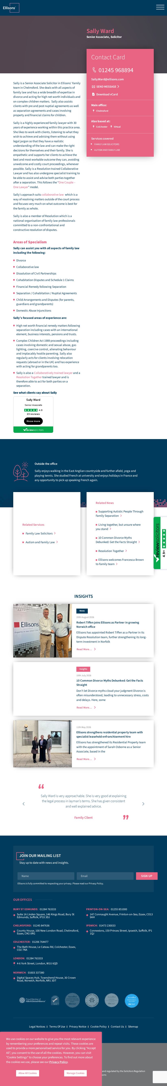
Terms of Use (57, 1027)
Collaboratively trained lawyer (53, 373)
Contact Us (117, 1027)
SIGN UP (146, 876)
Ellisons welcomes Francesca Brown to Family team (120, 562)
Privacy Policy (96, 883)
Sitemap (133, 1027)
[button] (23, 803)
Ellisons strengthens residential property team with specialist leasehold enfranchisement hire (109, 734)
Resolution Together (29, 377)
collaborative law (53, 195)
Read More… (84, 649)
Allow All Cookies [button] (28, 1073)
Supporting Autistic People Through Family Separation (119, 513)
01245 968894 (116, 70)
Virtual (117, 127)
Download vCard (107, 94)
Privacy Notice (77, 1027)
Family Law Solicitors (106, 144)
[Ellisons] (11, 8)
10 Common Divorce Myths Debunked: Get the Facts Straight (116, 540)
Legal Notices (37, 1027)
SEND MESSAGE (106, 87)
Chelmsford (102, 111)
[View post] (42, 631)
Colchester (101, 127)
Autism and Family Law (107, 150)
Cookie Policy (98, 1027)
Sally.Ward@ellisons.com (107, 79)
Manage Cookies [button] (75, 1073)
